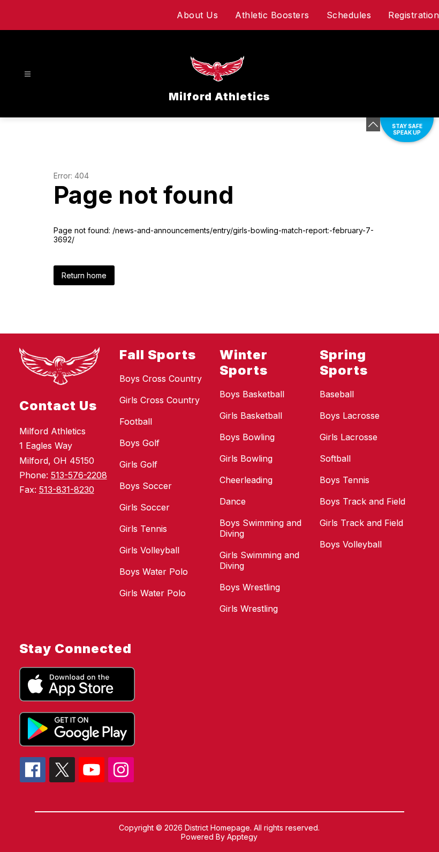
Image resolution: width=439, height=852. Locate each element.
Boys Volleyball (351, 544)
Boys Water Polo (153, 571)
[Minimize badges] (373, 124)
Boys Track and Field (362, 501)
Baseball (337, 394)
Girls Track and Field (361, 522)
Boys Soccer (145, 485)
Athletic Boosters (272, 15)
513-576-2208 (79, 475)
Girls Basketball (251, 415)
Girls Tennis (143, 528)
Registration (413, 15)
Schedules (349, 15)
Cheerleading (246, 480)
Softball (335, 458)
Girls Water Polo (152, 593)
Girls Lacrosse (348, 437)
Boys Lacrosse (350, 415)
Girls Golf (138, 464)
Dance (233, 501)
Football (135, 421)
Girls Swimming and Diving (259, 560)
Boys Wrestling (250, 587)
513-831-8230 (66, 489)
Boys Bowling (247, 437)
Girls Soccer (144, 507)
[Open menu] (27, 74)
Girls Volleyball (149, 550)
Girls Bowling (246, 458)
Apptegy (242, 836)
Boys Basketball (252, 394)
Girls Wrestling (249, 608)
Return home (84, 275)
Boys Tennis (344, 480)
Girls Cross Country (159, 400)
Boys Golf (139, 443)
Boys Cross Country (160, 378)
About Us (197, 15)
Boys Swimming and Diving (260, 528)
